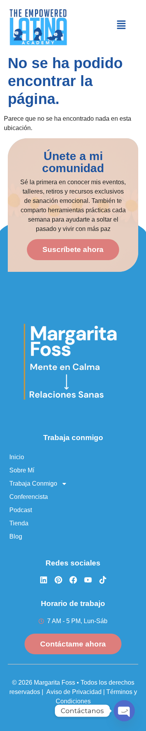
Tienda (18, 523)
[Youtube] (88, 580)
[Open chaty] (124, 710)
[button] (121, 25)
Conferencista (28, 496)
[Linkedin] (43, 580)
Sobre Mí (21, 470)
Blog (15, 536)
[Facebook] (73, 580)
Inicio (16, 457)
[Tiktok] (103, 580)
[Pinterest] (58, 580)
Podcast (20, 510)
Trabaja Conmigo (33, 483)
